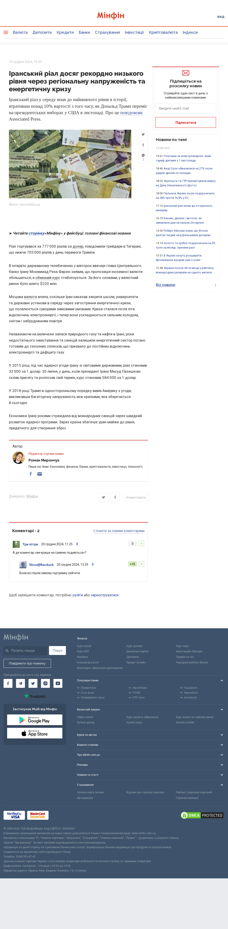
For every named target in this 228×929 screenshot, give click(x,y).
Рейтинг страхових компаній (194, 792)
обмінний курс (47, 277)
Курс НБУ (83, 651)
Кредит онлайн (136, 662)
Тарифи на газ (185, 656)
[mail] (39, 473)
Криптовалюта (163, 32)
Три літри (30, 544)
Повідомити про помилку (27, 663)
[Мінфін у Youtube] (57, 683)
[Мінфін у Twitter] (32, 683)
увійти (77, 595)
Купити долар (85, 722)
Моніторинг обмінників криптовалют (100, 668)
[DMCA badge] (202, 816)
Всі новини (165, 285)
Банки (84, 32)
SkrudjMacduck (41, 565)
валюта (30, 296)
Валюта (20, 32)
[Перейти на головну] (114, 16)
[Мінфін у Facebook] (8, 683)
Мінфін (32, 496)
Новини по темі (171, 139)
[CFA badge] (61, 815)
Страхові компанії (187, 798)
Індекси (190, 32)
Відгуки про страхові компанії (145, 792)
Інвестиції (134, 32)
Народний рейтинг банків (192, 662)
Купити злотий (185, 722)
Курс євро (182, 646)
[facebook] (30, 473)
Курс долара (134, 646)
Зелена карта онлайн (90, 792)
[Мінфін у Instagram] (45, 683)
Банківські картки (137, 651)
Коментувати (136, 497)
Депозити (42, 32)
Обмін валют (85, 717)
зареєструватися (104, 595)
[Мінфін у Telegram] (20, 683)
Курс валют (84, 646)
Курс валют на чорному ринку (195, 717)
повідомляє (131, 112)
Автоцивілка (85, 798)
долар (78, 246)
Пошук (57, 650)
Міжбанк (82, 656)
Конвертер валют (88, 662)
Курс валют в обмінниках (142, 717)
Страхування (107, 32)
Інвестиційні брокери (189, 651)
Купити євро (134, 722)
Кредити (65, 32)
